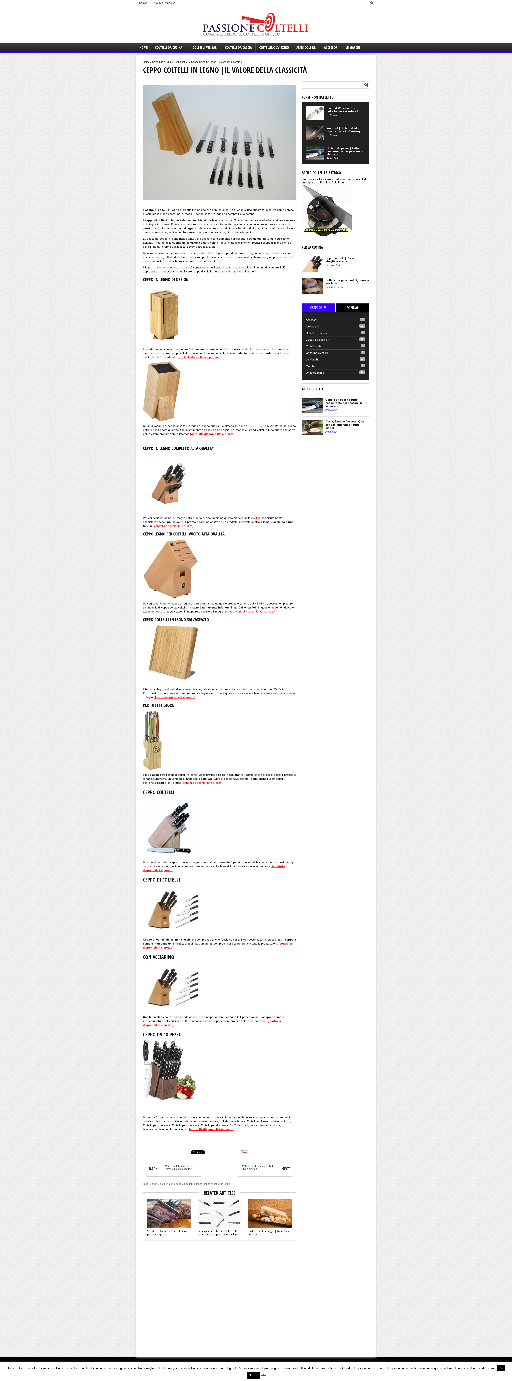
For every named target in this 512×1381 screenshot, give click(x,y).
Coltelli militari (205, 47)
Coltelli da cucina (168, 47)
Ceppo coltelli (181, 62)
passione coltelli (151, 1141)
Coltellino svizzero (274, 47)
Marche (310, 366)
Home (144, 47)
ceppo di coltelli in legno (217, 1184)
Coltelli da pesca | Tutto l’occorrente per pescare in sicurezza (345, 151)
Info (263, 1375)
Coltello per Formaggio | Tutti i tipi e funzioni (266, 1168)
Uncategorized (315, 372)
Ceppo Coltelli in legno (162, 1184)
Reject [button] (253, 1375)
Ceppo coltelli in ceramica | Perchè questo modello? (171, 1168)
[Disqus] (219, 1298)
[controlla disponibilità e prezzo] (198, 357)
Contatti (143, 3)
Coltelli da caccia (238, 47)
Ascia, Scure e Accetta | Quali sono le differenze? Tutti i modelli (345, 424)
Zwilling (256, 517)
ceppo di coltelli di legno (189, 1184)
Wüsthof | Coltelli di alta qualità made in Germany (344, 129)
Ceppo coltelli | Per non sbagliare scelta (341, 259)
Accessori (331, 47)
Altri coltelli (306, 47)
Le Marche (353, 47)
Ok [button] (501, 1368)
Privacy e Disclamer (164, 3)
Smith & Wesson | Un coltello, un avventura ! (342, 109)
